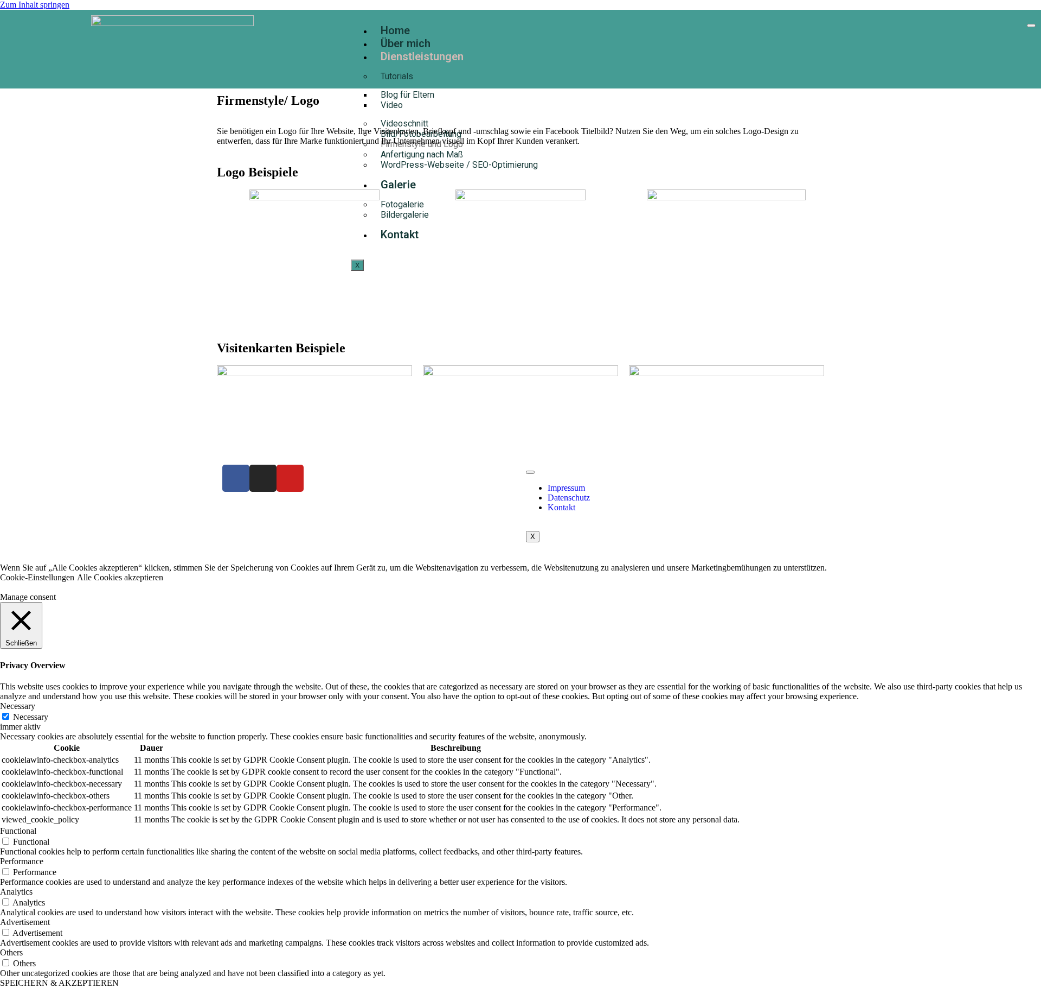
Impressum (566, 487)
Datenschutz (569, 497)
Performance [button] (21, 861)
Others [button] (11, 952)
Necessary (30, 716)
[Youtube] (290, 478)
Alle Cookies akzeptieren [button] (120, 577)
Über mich (405, 43)
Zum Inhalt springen (34, 4)
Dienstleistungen (422, 56)
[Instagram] (263, 478)
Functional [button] (18, 830)
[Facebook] (235, 478)
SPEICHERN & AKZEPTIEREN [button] (59, 982)
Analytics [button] (16, 891)
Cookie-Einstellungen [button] (37, 577)
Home (395, 30)
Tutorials (397, 76)
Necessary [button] (17, 706)
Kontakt (561, 507)
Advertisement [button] (25, 922)
